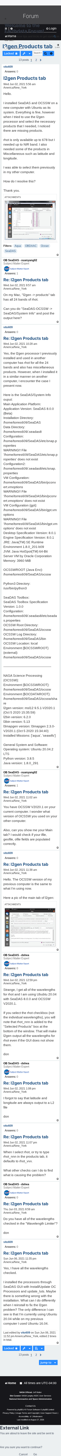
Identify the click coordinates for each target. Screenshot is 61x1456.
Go (35, 1454)
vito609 (8, 66)
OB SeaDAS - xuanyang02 (20, 260)
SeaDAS (10, 251)
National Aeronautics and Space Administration (30, 1399)
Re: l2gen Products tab (25, 279)
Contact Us (30, 1406)
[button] (36, 60)
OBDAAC (31, 245)
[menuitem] (21, 1383)
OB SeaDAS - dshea (16, 955)
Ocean (45, 245)
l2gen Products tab (24, 78)
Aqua (18, 245)
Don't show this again (15, 48)
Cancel (23, 1454)
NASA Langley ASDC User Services (36, 1396)
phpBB (20, 1410)
